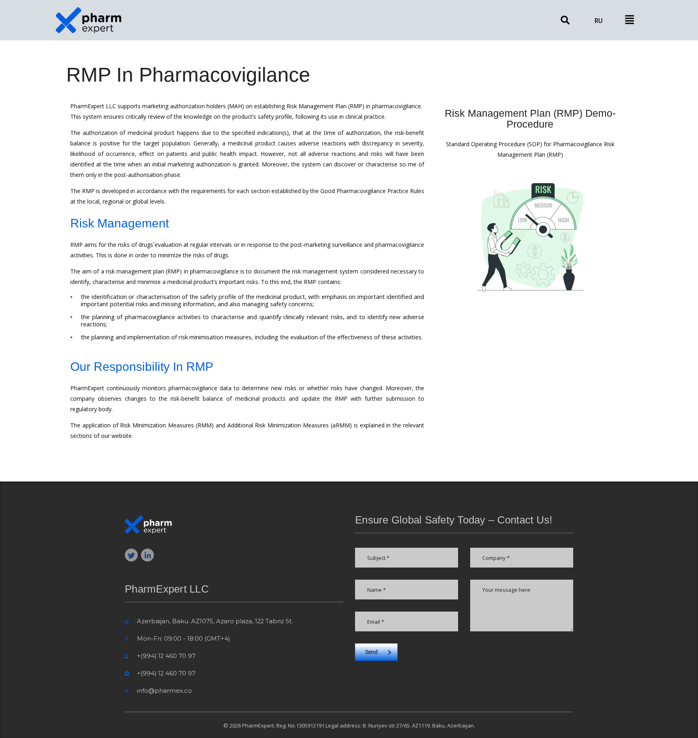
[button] (629, 20)
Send (371, 652)
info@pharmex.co (164, 690)
